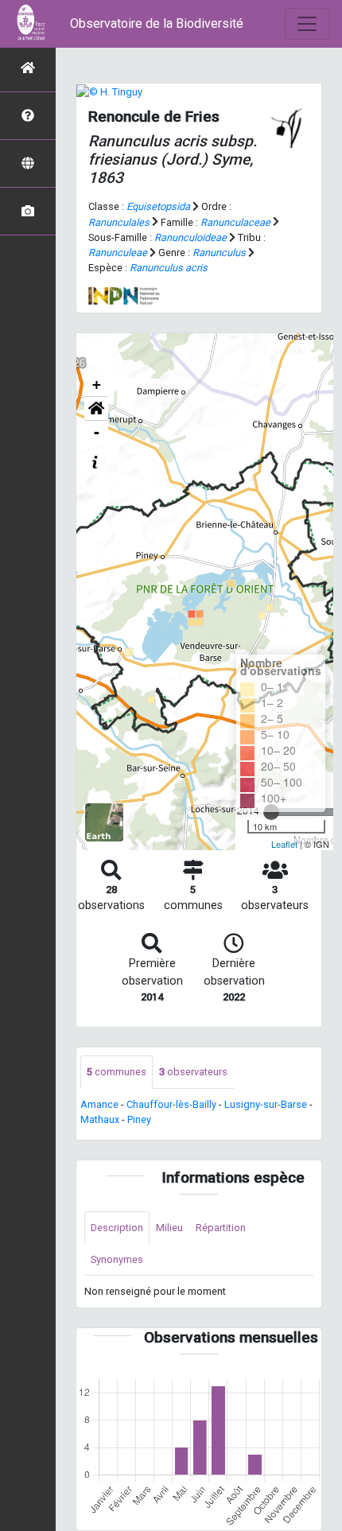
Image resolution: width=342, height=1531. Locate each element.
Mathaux (99, 1119)
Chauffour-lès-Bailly (171, 1104)
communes (116, 1072)
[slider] (271, 812)
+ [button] (96, 384)
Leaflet (284, 843)
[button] (96, 409)
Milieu (169, 1228)
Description (117, 1228)
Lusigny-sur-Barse (265, 1104)
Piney (139, 1119)
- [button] (96, 432)
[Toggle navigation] (307, 24)
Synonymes (117, 1259)
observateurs (193, 1072)
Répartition (221, 1228)
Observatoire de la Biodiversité (156, 23)
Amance (99, 1104)
